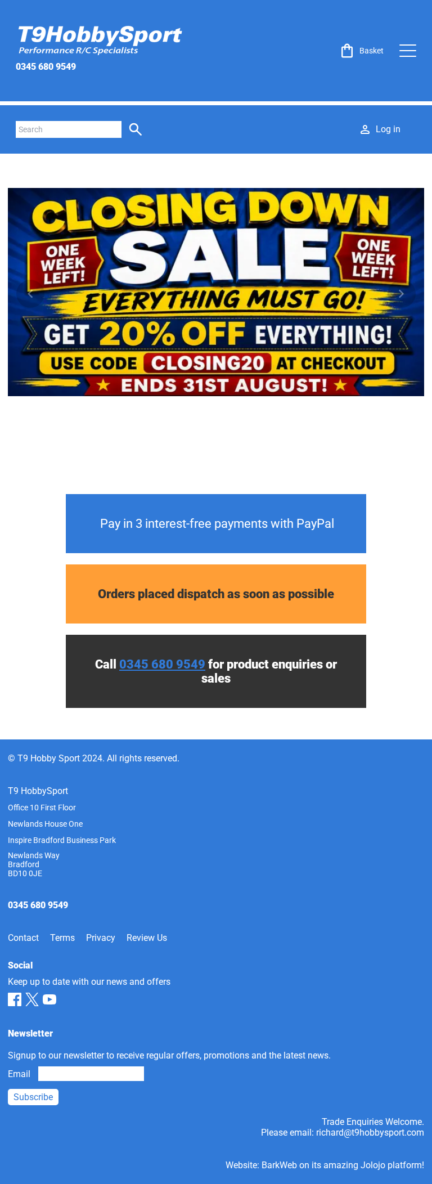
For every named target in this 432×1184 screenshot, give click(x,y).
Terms (62, 937)
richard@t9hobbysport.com (370, 1132)
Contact (23, 937)
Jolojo (373, 1165)
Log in (388, 129)
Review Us (147, 937)
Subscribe (33, 1097)
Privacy (100, 937)
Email (19, 1074)
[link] (361, 50)
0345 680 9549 (46, 66)
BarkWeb (279, 1165)
